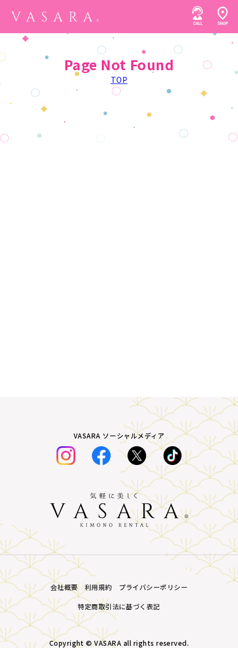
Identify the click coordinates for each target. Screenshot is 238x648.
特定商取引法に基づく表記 (119, 606)
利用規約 (98, 587)
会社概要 (64, 587)
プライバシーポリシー (153, 587)
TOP (119, 79)
